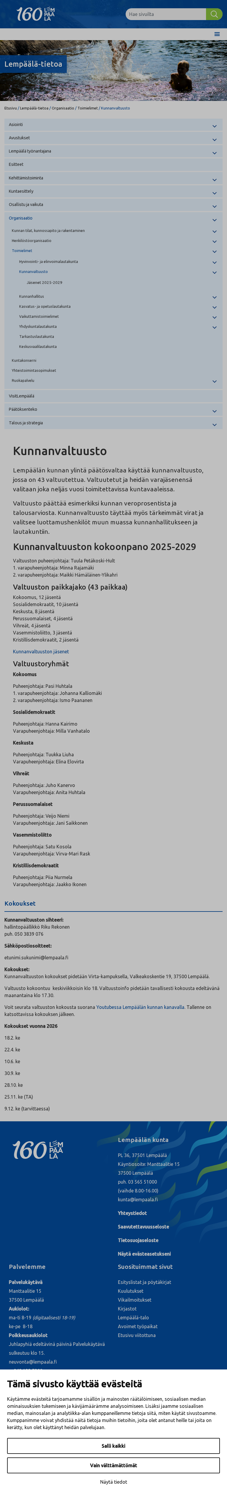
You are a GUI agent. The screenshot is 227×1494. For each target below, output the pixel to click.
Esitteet (16, 164)
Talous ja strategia (26, 422)
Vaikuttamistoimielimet (39, 316)
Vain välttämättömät (113, 1465)
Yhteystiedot (132, 1213)
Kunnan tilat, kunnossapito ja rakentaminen (48, 230)
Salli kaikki (113, 1446)
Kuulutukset (130, 1291)
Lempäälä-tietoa (34, 108)
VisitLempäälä (21, 396)
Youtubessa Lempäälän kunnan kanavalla (140, 1007)
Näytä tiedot (113, 1482)
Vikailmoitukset (134, 1299)
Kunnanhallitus (31, 296)
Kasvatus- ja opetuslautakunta (45, 306)
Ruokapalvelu (23, 380)
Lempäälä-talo (133, 1317)
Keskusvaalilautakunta (38, 346)
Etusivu (10, 108)
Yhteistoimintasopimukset (34, 370)
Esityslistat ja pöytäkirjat (144, 1282)
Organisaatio (63, 108)
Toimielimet (87, 108)
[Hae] (214, 14)
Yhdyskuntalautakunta (38, 326)
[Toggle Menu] (217, 34)
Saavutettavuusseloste (143, 1226)
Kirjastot (127, 1308)
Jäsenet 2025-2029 (44, 282)
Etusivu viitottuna (137, 1335)
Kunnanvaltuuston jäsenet (41, 651)
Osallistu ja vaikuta (26, 204)
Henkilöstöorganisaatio (31, 240)
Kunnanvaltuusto (33, 271)
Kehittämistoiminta (26, 178)
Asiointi (16, 124)
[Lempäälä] (40, 14)
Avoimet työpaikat (138, 1326)
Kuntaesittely (21, 191)
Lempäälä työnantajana (30, 151)
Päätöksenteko (23, 409)
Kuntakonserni (24, 360)
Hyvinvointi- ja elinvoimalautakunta (48, 261)
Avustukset (19, 137)
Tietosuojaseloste (138, 1240)
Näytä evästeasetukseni (144, 1253)
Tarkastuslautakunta (36, 336)
